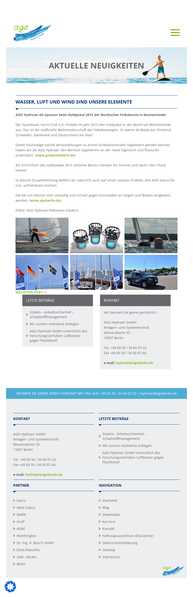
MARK (21, 514)
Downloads (111, 514)
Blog (105, 507)
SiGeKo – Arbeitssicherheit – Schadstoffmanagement (52, 314)
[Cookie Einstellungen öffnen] (10, 591)
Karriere (108, 521)
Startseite (109, 500)
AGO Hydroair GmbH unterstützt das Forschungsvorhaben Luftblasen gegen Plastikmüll (58, 336)
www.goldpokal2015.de (55, 155)
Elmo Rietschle (28, 550)
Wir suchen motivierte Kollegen (54, 324)
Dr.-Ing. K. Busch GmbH (35, 543)
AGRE (21, 528)
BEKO (21, 564)
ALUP (21, 521)
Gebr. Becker (27, 557)
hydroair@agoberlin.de (134, 363)
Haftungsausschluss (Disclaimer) (128, 535)
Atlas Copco (26, 507)
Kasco (21, 500)
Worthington (26, 535)
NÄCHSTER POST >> (31, 292)
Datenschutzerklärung (119, 543)
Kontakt (108, 528)
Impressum (111, 557)
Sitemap (108, 550)
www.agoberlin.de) (45, 200)
